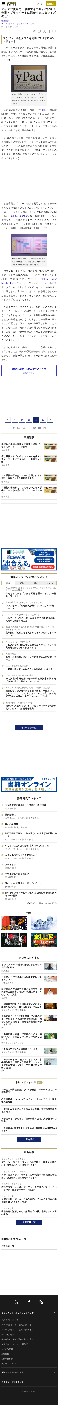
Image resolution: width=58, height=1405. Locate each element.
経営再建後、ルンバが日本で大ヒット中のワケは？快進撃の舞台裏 (29, 1101)
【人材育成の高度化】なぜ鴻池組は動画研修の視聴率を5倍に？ (29, 1130)
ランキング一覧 (28, 727)
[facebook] (29, 1302)
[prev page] (8, 420)
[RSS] (41, 1302)
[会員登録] (51, 3)
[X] (17, 1302)
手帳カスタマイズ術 (25, 23)
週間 (36, 582)
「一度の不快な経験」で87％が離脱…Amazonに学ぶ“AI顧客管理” (29, 1091)
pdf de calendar (19, 215)
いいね (49, 582)
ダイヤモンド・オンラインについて (17, 1312)
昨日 (22, 582)
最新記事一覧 (29, 1222)
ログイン (39, 4)
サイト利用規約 (7, 1334)
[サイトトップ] (11, 4)
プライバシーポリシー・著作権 (14, 1344)
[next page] (50, 420)
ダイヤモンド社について (12, 1381)
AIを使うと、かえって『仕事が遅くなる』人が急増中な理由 (29, 1120)
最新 (8, 582)
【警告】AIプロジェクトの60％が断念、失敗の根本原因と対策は (29, 1110)
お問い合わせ (7, 1358)
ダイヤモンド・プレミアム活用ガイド (17, 1329)
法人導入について (8, 1363)
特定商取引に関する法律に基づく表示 (17, 1339)
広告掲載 (5, 1353)
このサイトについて (9, 1320)
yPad (42, 109)
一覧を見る (29, 1139)
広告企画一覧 (7, 1246)
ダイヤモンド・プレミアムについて (16, 1324)
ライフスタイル (7, 23)
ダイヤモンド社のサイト (12, 1372)
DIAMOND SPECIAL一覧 (13, 1239)
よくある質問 (7, 1349)
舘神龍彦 (5, 20)
